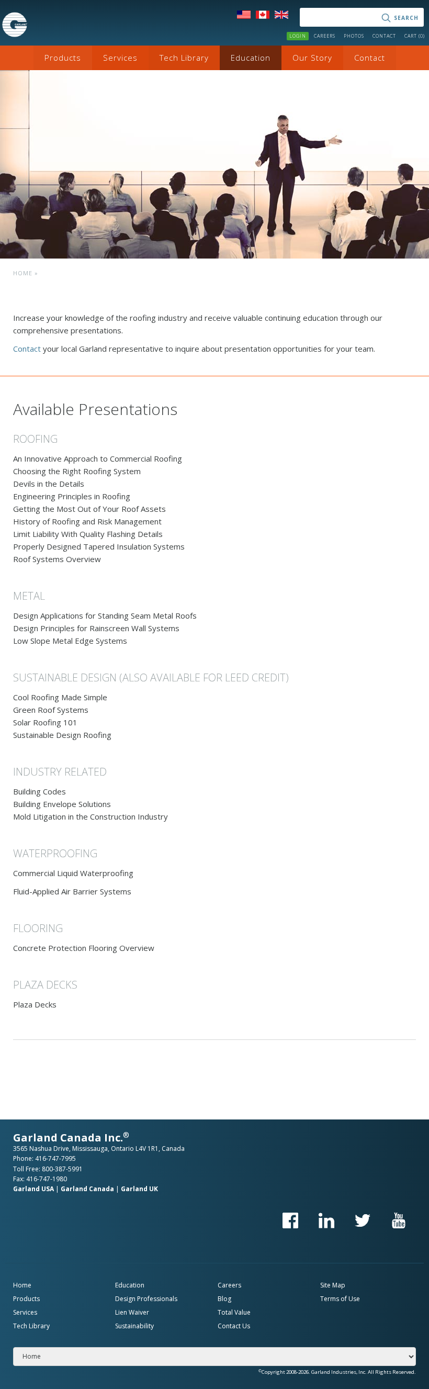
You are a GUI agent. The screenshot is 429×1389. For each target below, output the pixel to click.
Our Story (312, 57)
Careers (324, 35)
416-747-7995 (55, 1158)
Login (297, 35)
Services (120, 57)
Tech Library (184, 57)
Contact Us (234, 1325)
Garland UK (139, 1188)
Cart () (414, 35)
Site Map (332, 1285)
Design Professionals (146, 1298)
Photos (354, 35)
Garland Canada (87, 1188)
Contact (384, 35)
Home (22, 273)
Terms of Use (340, 1298)
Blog (224, 1298)
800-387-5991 (62, 1168)
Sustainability (134, 1325)
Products (62, 57)
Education (250, 57)
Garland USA (33, 1188)
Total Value (234, 1312)
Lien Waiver (132, 1312)
